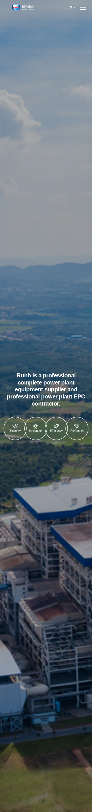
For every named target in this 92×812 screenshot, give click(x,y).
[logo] (23, 7)
